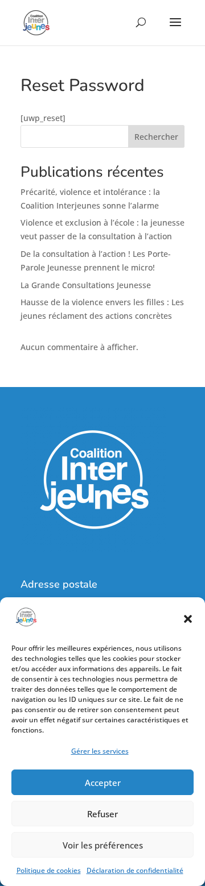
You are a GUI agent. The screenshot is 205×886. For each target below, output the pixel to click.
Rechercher (156, 136)
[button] (188, 619)
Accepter (103, 782)
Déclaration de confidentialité (135, 870)
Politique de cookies (49, 870)
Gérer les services (100, 751)
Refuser (102, 814)
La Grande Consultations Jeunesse (85, 285)
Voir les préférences (103, 845)
